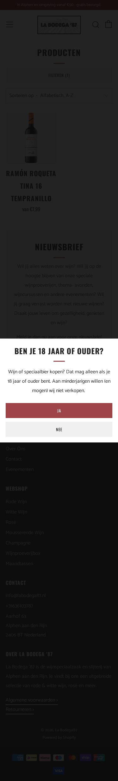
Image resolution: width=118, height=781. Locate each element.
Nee (59, 429)
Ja (59, 410)
